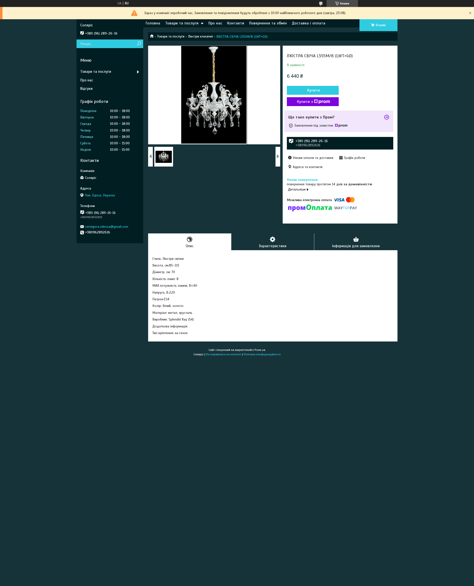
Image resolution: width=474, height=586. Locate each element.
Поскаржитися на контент (223, 354)
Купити (313, 90)
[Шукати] (139, 43)
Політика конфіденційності (262, 354)
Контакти (235, 23)
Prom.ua (260, 350)
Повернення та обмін (268, 23)
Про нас (215, 23)
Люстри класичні (200, 36)
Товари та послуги (181, 23)
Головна (153, 23)
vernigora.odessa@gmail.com (106, 227)
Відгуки (86, 88)
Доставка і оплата (308, 23)
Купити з (305, 101)
